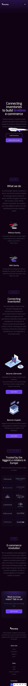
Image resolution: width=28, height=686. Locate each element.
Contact (14, 674)
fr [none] (20, 684)
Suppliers (14, 654)
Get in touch (14, 611)
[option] (14, 684)
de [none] (14, 684)
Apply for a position (14, 672)
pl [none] (25, 684)
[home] (5, 4)
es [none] (17, 684)
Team (14, 669)
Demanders (14, 651)
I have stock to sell (14, 140)
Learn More (14, 392)
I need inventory (14, 135)
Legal (14, 667)
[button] (25, 4)
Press (14, 656)
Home (14, 649)
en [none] (11, 684)
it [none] (22, 684)
